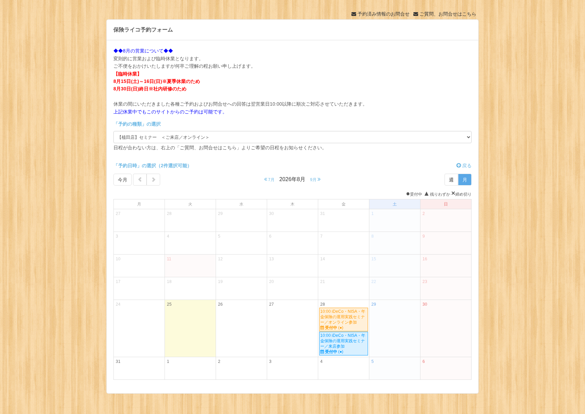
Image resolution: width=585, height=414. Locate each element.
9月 (314, 179)
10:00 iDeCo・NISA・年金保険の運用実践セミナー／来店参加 (342, 343)
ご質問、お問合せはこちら (447, 14)
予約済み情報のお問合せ (383, 14)
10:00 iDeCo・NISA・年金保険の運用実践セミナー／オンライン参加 (342, 319)
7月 (271, 179)
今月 (122, 179)
